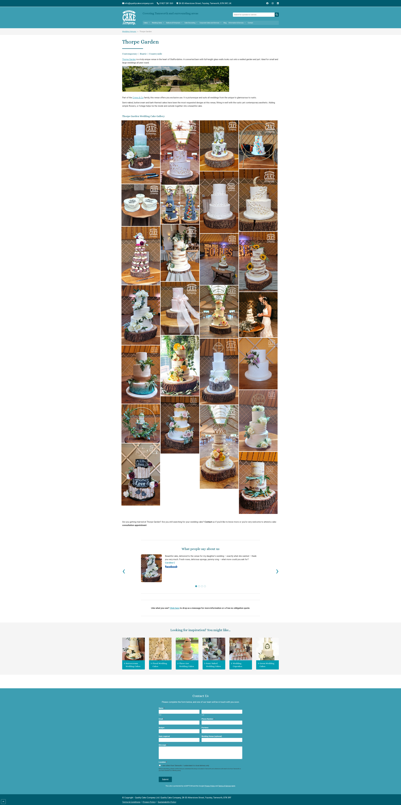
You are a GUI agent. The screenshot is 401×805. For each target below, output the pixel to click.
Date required (164, 736)
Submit (165, 779)
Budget (161, 728)
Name (161, 708)
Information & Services (236, 23)
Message (163, 745)
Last (203, 715)
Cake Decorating (190, 23)
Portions (205, 728)
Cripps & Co (138, 97)
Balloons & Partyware (173, 23)
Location (163, 762)
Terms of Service (224, 786)
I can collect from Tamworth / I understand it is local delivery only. (185, 766)
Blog (225, 23)
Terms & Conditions (131, 802)
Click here (174, 608)
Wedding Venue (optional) (212, 736)
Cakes (146, 23)
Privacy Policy (209, 786)
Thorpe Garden (129, 59)
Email (161, 719)
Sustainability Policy (167, 802)
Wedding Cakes (157, 23)
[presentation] (123, 570)
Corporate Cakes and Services (209, 23)
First (160, 715)
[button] (196, 586)
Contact (250, 23)
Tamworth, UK (205, 3)
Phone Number (208, 719)
